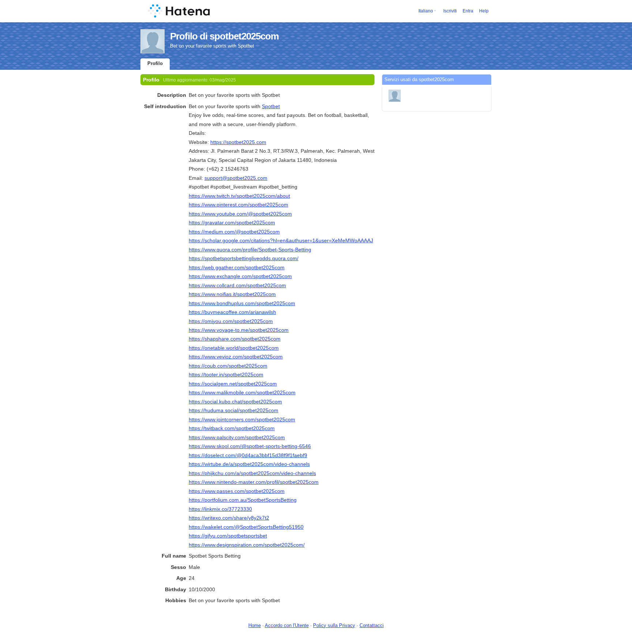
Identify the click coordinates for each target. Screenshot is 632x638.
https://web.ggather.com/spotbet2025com (237, 267)
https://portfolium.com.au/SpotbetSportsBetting (243, 500)
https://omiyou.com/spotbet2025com (231, 321)
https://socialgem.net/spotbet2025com (233, 384)
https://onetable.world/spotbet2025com (234, 348)
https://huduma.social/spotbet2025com (233, 410)
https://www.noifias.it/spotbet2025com (232, 294)
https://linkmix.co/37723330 (220, 509)
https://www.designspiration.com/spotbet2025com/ (247, 545)
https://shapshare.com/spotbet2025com (235, 339)
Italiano (425, 11)
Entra (468, 11)
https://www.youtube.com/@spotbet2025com (240, 214)
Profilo (155, 63)
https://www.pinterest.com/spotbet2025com (238, 205)
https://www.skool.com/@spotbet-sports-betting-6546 (250, 446)
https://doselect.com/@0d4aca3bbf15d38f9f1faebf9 (248, 455)
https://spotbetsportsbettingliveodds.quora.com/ (243, 258)
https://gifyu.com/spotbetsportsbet (228, 536)
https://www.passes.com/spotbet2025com (237, 491)
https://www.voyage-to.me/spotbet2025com (239, 330)
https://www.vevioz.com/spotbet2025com (236, 357)
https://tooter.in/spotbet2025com (226, 374)
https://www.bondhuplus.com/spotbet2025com (242, 303)
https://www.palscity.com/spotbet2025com (237, 437)
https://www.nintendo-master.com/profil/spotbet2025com (254, 482)
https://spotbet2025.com (238, 142)
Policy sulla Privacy (334, 625)
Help (484, 11)
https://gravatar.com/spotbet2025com (232, 222)
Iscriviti (450, 11)
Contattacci (372, 625)
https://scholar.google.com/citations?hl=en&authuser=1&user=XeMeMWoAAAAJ (281, 240)
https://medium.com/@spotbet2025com (234, 232)
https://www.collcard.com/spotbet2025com (237, 285)
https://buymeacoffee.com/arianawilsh (232, 312)
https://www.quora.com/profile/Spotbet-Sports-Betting (250, 249)
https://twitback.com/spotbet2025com (232, 428)
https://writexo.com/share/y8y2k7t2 (229, 518)
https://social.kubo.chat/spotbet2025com (235, 402)
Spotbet (271, 106)
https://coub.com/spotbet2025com (228, 366)
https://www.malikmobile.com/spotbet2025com (242, 392)
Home (254, 625)
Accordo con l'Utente (287, 625)
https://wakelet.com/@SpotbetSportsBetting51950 (246, 527)
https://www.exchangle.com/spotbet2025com (240, 276)
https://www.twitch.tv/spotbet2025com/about (239, 196)
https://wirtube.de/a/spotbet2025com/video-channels (249, 464)
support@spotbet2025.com (235, 178)
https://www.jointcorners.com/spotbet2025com (242, 419)
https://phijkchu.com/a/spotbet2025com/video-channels (252, 473)
